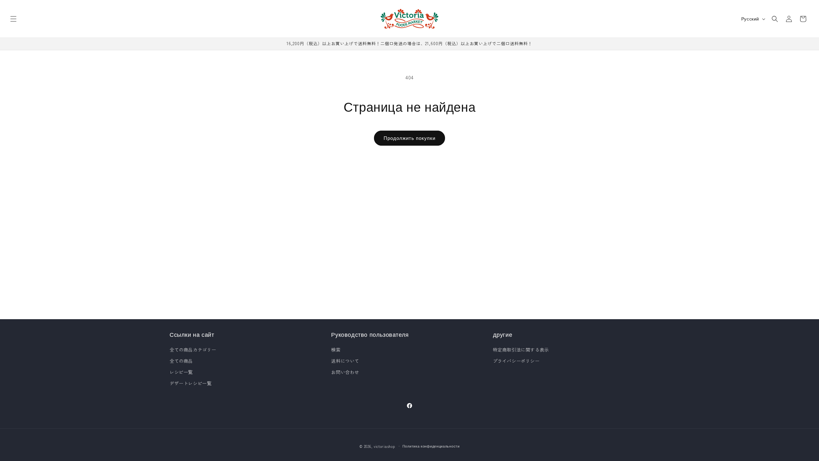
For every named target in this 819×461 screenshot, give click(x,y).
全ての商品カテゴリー (193, 349)
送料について (345, 361)
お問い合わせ (345, 372)
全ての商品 (181, 361)
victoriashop (384, 446)
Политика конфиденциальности (431, 446)
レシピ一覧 (181, 372)
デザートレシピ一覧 (190, 383)
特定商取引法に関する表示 (521, 349)
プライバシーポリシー (516, 361)
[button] (13, 19)
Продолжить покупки (409, 137)
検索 (335, 349)
